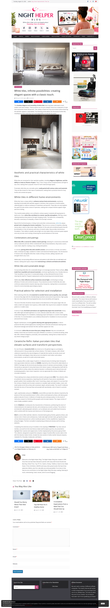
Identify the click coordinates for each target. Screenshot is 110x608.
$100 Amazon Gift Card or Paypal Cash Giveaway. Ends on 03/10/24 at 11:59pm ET (55, 448)
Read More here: (28, 605)
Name (15, 549)
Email (15, 557)
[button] (94, 36)
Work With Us (90, 36)
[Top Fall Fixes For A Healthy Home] (41, 491)
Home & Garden (45, 36)
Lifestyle (21, 36)
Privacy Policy (75, 315)
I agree (102, 603)
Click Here (55, 586)
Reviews (27, 36)
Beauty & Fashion (35, 36)
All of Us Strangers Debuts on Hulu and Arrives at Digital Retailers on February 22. (27, 448)
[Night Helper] (55, 7)
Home (15, 36)
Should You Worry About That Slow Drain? (20, 504)
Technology (76, 36)
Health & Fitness (55, 36)
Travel (83, 36)
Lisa (26, 98)
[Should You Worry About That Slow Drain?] (21, 491)
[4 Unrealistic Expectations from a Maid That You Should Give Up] (61, 491)
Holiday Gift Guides (66, 36)
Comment (16, 527)
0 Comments (31, 98)
